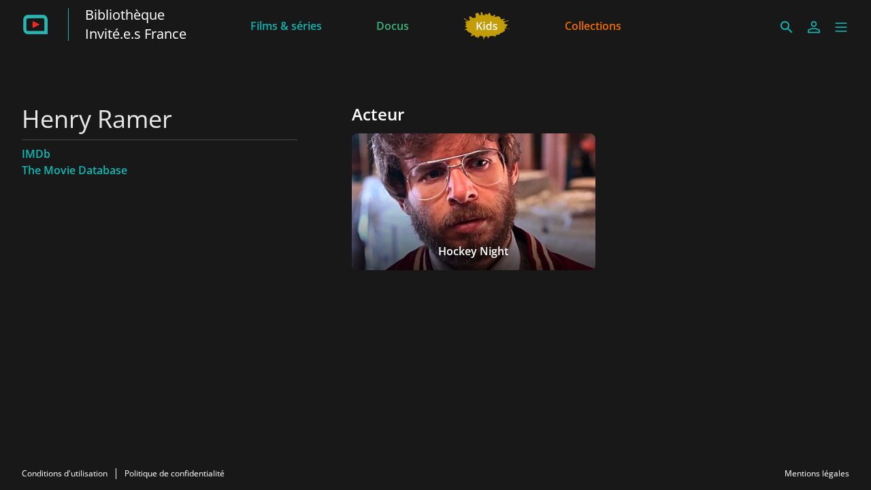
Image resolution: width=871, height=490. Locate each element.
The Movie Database (74, 170)
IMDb (36, 153)
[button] (841, 27)
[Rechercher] (786, 27)
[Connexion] (813, 27)
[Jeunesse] (487, 24)
